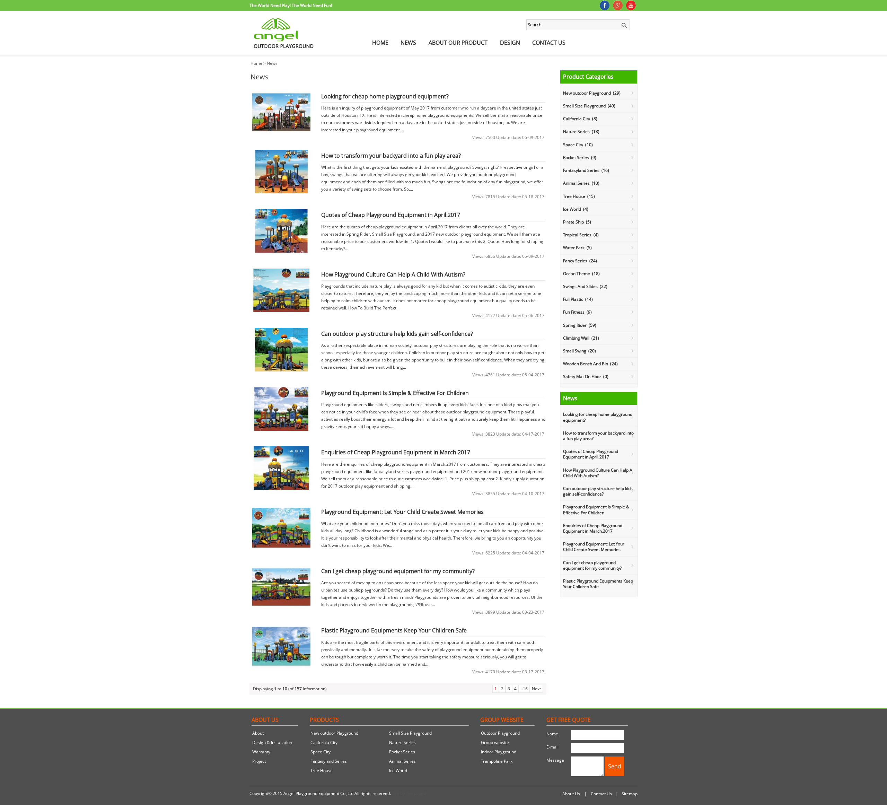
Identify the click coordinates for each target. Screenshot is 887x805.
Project (259, 761)
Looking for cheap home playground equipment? (597, 417)
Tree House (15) (579, 196)
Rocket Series (402, 752)
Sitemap (630, 794)
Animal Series (402, 761)
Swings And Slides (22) (585, 286)
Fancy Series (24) (580, 261)
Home (380, 42)
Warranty (261, 752)
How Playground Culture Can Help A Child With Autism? (597, 473)
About (258, 733)
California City (323, 742)
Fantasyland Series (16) (586, 170)
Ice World (398, 770)
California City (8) (580, 119)
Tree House (321, 770)
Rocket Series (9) (579, 157)
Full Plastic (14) (578, 299)
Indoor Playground (498, 752)
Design (510, 42)
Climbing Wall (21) (581, 338)
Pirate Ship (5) (577, 222)
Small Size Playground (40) (589, 106)
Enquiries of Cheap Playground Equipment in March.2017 (592, 528)
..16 (524, 689)
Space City (320, 752)
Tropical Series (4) (581, 235)
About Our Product (458, 42)
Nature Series (402, 742)
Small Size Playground (410, 733)
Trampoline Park (496, 761)
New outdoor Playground (334, 733)
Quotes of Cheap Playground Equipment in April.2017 (590, 454)
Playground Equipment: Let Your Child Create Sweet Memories (593, 546)
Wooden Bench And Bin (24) (590, 364)
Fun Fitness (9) (577, 312)
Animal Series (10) (581, 183)
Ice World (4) (575, 209)
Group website (495, 742)
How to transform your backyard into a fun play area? (598, 435)
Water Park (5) (577, 248)
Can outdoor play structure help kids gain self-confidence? (598, 491)
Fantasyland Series (328, 761)
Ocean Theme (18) (581, 274)
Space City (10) (578, 145)
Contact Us (548, 42)
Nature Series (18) (581, 131)
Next (536, 689)
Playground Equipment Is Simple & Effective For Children (596, 509)
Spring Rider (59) (579, 325)
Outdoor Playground (500, 733)
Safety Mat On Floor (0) (585, 376)
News (408, 42)
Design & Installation (272, 742)
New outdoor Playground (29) (592, 93)
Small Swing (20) (579, 351)
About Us (571, 794)
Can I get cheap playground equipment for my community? (592, 565)
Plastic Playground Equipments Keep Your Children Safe (598, 583)
